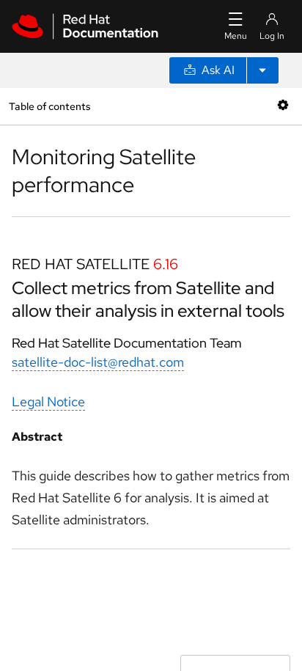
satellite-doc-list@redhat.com (98, 361)
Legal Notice (48, 401)
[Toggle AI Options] (262, 70)
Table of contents (49, 106)
